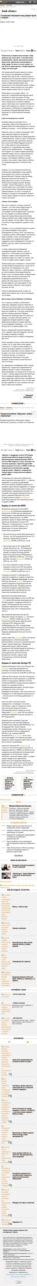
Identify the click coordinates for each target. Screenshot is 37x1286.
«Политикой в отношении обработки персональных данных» (18, 1275)
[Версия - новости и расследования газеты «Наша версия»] (6, 3)
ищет (25, 617)
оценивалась (25, 497)
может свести (17, 735)
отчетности (7, 540)
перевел (19, 581)
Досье (18, 802)
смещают (18, 637)
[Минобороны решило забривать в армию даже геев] (6, 1008)
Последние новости (18, 822)
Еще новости (18, 856)
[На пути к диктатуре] (6, 996)
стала (4, 600)
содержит (5, 668)
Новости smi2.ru (5, 799)
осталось (14, 712)
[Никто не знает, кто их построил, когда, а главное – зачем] (6, 928)
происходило (6, 511)
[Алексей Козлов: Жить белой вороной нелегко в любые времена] (6, 944)
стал (27, 480)
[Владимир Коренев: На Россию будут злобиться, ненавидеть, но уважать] (6, 978)
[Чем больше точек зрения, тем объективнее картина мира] (6, 961)
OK (19, 1282)
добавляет (23, 745)
